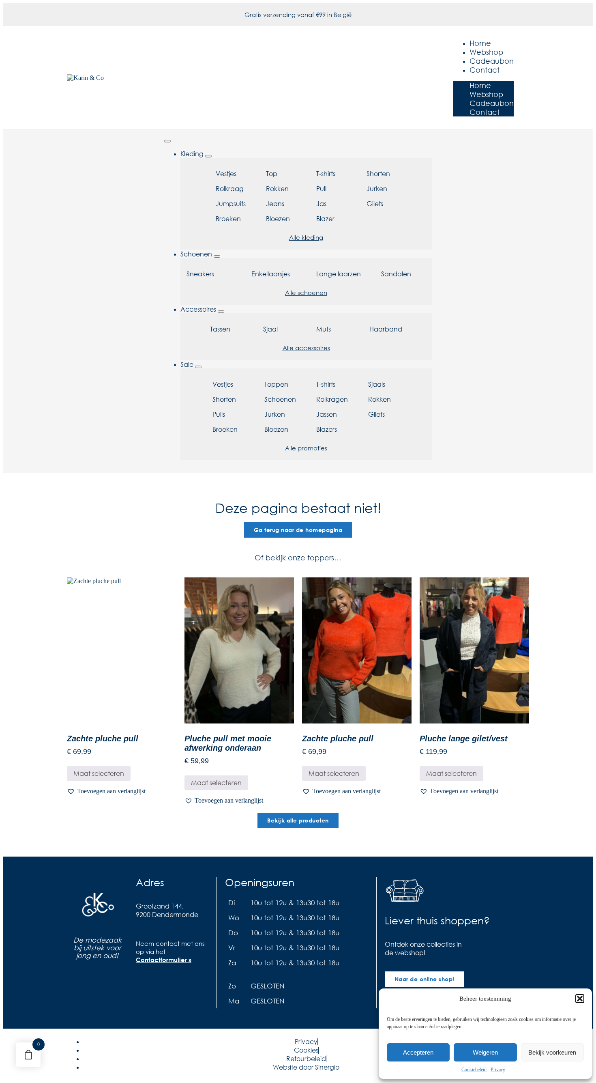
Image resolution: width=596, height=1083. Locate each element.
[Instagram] (158, 984)
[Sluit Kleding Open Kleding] (208, 156)
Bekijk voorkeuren (552, 1052)
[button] (580, 999)
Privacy (498, 1069)
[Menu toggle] (167, 141)
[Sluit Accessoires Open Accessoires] (221, 311)
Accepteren (418, 1052)
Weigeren (485, 1052)
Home (480, 43)
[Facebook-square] (142, 984)
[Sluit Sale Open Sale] (198, 367)
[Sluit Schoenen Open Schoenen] (217, 256)
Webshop (486, 51)
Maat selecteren (98, 773)
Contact (485, 69)
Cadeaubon (492, 60)
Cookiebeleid (474, 1069)
